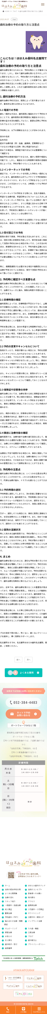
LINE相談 (23, 1012)
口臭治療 (31, 932)
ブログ (30, 936)
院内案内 (31, 897)
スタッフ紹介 (10, 901)
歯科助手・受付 (11, 944)
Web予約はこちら (39, 1012)
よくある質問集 (11, 893)
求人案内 (8, 940)
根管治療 (8, 932)
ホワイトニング (34, 913)
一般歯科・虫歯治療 (13, 905)
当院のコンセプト (35, 889)
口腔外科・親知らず (36, 917)
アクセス (31, 901)
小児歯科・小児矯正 (36, 909)
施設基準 (8, 948)
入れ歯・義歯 (33, 928)
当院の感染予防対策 (13, 889)
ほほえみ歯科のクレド (36, 885)
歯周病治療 (32, 905)
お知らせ (8, 936)
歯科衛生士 (32, 940)
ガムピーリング (11, 928)
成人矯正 (8, 909)
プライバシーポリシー (36, 944)
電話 (7, 1012)
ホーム (7, 885)
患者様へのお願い (35, 893)
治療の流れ (9, 897)
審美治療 (8, 913)
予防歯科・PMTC (11, 917)
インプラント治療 (35, 921)
